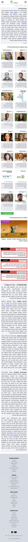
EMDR (14, 505)
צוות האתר (14, 514)
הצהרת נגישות (14, 519)
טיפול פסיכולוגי (14, 503)
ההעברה (20, 347)
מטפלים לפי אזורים (14, 477)
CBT (14, 494)
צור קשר (14, 523)
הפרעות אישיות (14, 435)
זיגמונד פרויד (13, 12)
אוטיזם (25, 36)
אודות (14, 512)
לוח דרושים (14, 485)
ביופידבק (14, 500)
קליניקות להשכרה (14, 480)
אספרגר (14, 465)
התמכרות (14, 471)
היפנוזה (14, 506)
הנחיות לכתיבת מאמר (14, 522)
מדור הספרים (14, 483)
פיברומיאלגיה (14, 466)
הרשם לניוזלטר (14, 525)
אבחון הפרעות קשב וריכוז (14, 486)
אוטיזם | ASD (14, 463)
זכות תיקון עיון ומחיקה (14, 520)
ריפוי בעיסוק (14, 495)
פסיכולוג (14, 460)
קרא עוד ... (24, 43)
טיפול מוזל (14, 478)
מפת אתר (14, 527)
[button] (2, 2)
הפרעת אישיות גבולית (14, 468)
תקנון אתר (14, 515)
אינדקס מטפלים (14, 488)
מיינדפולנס (14, 469)
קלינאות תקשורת (14, 497)
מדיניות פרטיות (14, 517)
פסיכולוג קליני (14, 462)
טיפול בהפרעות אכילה (14, 482)
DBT (14, 498)
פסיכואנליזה (5, 248)
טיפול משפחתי (14, 502)
